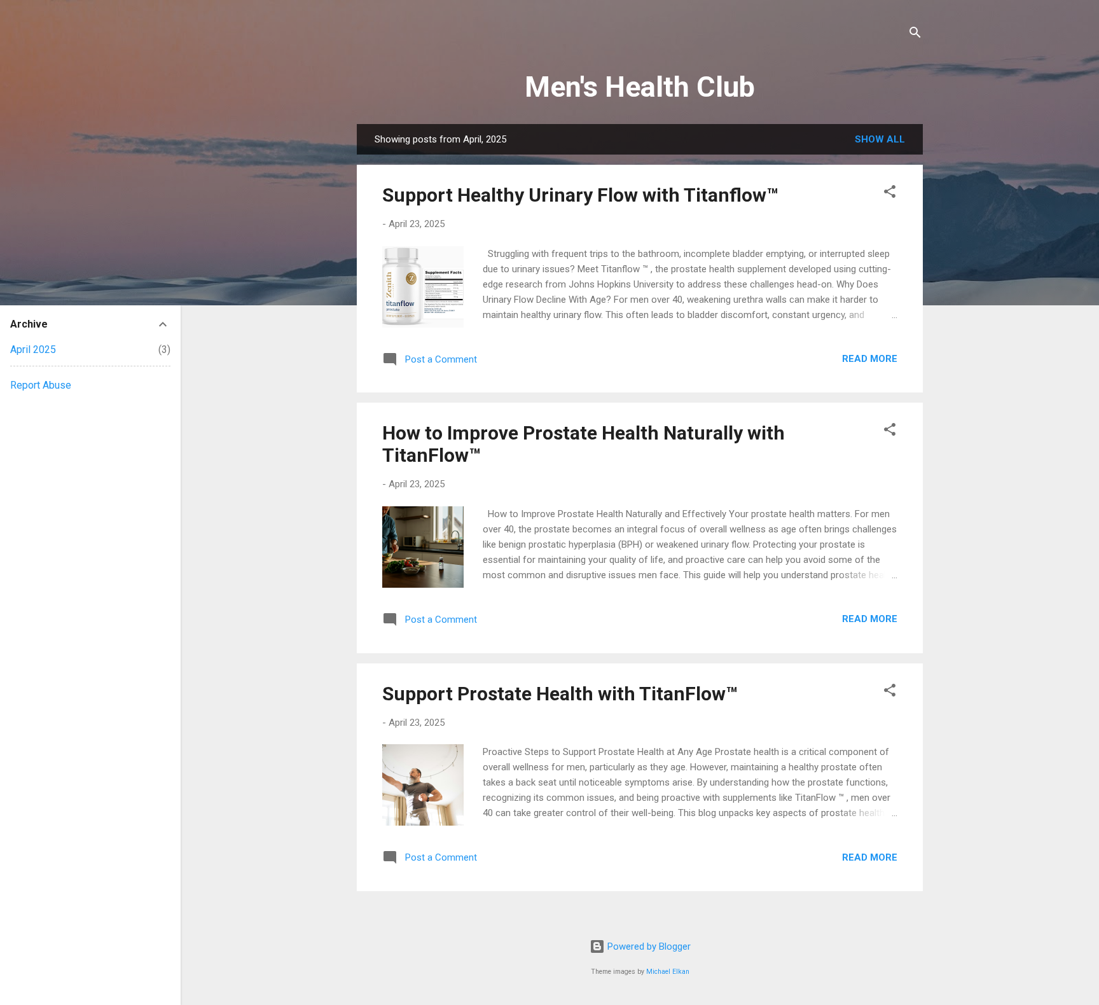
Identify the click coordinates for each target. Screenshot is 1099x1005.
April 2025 (33, 349)
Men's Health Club (640, 87)
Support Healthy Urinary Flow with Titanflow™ (580, 195)
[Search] (915, 34)
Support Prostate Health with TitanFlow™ (560, 694)
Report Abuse (40, 385)
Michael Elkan (667, 971)
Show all (880, 139)
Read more (869, 358)
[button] (889, 194)
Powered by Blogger (648, 946)
